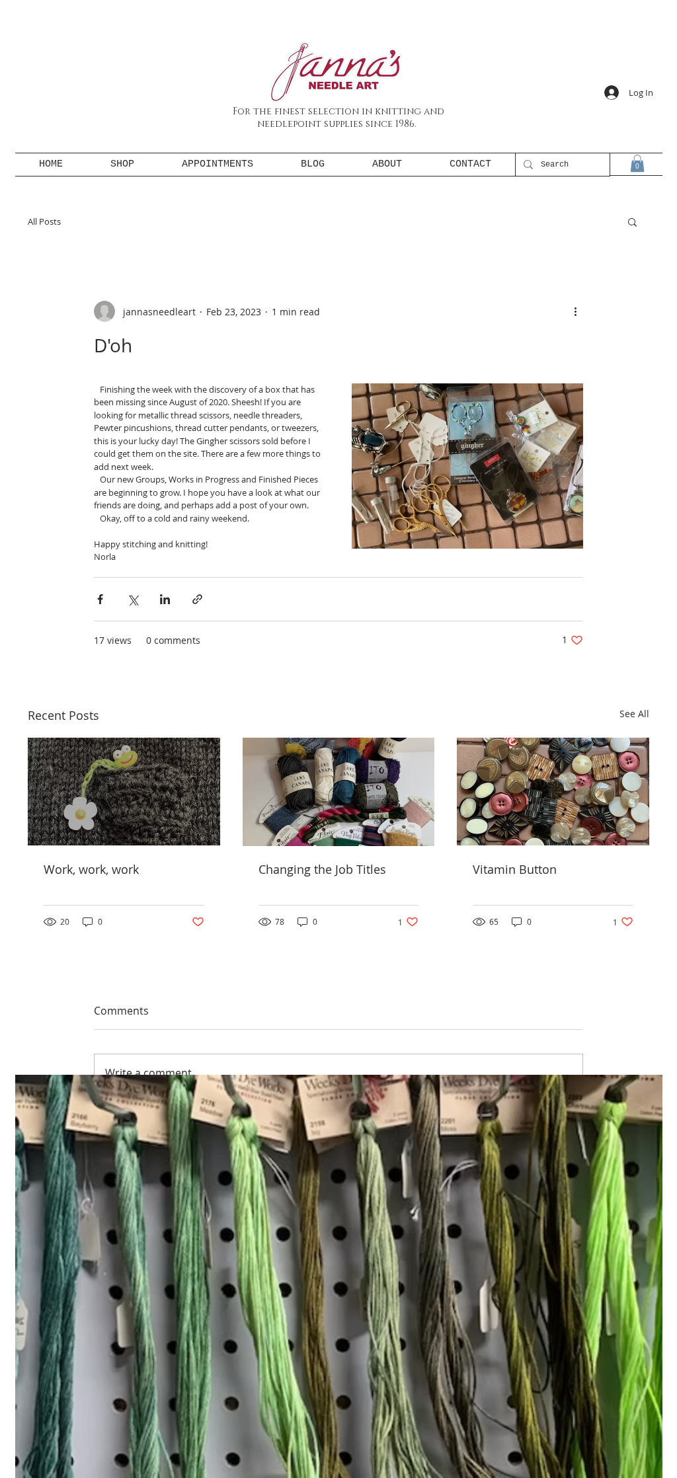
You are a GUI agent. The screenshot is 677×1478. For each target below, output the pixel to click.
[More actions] (575, 311)
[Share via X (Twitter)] (132, 599)
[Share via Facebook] (100, 599)
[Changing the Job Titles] (339, 792)
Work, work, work (91, 869)
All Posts (44, 221)
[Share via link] (197, 599)
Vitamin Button (515, 869)
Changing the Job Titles (322, 869)
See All (634, 713)
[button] (637, 163)
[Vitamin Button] (553, 791)
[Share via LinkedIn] (165, 599)
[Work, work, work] (124, 791)
